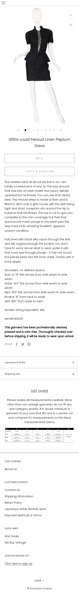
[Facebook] (16, 344)
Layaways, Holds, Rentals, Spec (25, 509)
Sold (40, 158)
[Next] (60, 130)
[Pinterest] (29, 344)
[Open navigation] (3, 3)
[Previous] (18, 130)
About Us (11, 469)
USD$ (38, 580)
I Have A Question (39, 171)
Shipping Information (19, 496)
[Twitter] (23, 344)
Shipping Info (12, 373)
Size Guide (12, 536)
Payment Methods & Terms (23, 515)
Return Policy (13, 503)
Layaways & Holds (15, 362)
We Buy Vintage (15, 542)
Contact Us (12, 490)
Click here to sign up (18, 564)
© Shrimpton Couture (39, 588)
